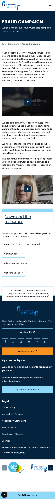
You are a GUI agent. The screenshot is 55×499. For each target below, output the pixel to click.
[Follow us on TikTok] (45, 341)
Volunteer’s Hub (26, 351)
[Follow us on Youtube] (29, 341)
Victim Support (11, 253)
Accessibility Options (12, 414)
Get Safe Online (12, 272)
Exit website (29, 495)
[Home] (3, 44)
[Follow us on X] (13, 341)
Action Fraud (33, 244)
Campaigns (13, 44)
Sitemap (6, 440)
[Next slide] (50, 467)
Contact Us (26, 332)
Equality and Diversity (12, 434)
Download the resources (18, 219)
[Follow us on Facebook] (5, 341)
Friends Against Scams (15, 263)
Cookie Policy (8, 407)
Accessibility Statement (14, 420)
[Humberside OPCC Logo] (39, 468)
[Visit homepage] (11, 5)
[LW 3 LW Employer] (16, 468)
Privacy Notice (9, 427)
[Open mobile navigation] (50, 5)
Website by (7, 452)
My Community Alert (25, 389)
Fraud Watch (10, 244)
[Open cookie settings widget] (4, 495)
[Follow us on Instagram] (21, 341)
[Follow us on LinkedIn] (37, 341)
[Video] (27, 101)
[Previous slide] (4, 467)
